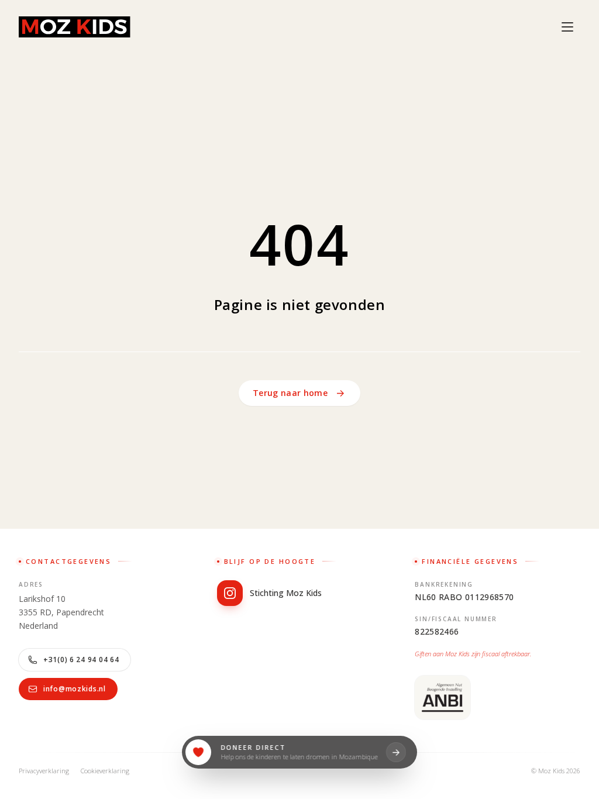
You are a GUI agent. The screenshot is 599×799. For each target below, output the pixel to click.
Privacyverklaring (44, 770)
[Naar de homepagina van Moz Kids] (74, 26)
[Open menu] (567, 27)
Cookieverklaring (105, 770)
